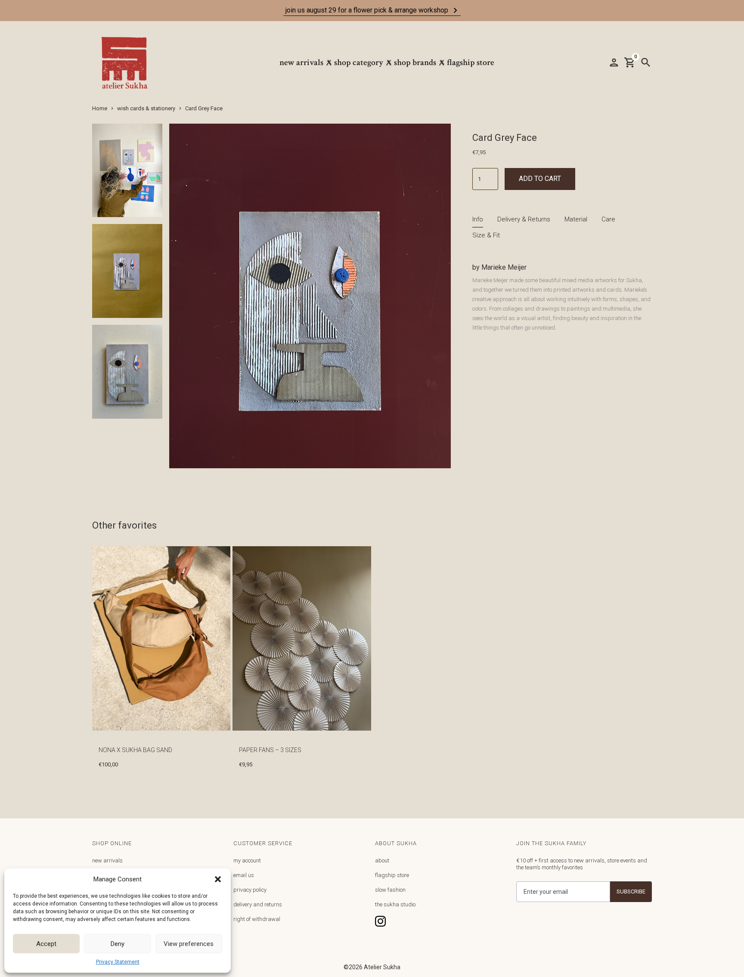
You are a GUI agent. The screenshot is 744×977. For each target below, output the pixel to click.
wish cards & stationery (146, 108)
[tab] (477, 219)
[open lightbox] (127, 174)
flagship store (392, 875)
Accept (46, 944)
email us (243, 875)
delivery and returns (257, 904)
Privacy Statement (118, 962)
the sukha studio (395, 904)
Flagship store (470, 62)
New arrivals (301, 62)
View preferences (189, 944)
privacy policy (250, 890)
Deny (117, 944)
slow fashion (390, 890)
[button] (218, 879)
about (382, 860)
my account (247, 860)
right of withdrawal (256, 919)
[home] (128, 63)
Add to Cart (540, 178)
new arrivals (107, 860)
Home (99, 108)
